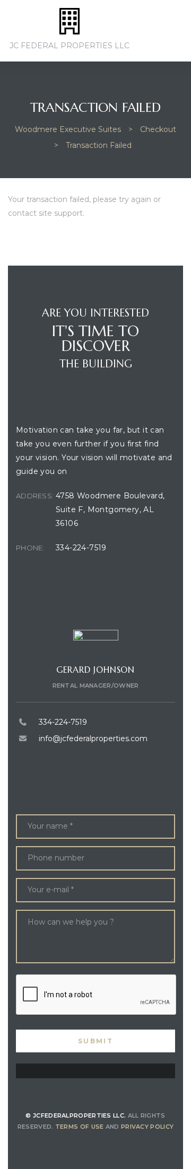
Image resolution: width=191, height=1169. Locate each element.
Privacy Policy (147, 1126)
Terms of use (79, 1126)
